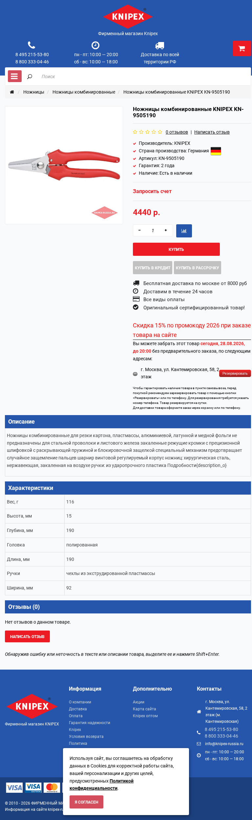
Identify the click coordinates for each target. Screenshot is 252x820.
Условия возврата (86, 736)
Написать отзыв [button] (27, 636)
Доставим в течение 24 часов (178, 292)
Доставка (78, 709)
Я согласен (86, 802)
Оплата (76, 716)
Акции (138, 702)
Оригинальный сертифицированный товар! (194, 308)
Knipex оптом (145, 716)
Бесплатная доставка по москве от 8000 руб (195, 283)
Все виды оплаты (164, 299)
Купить (176, 249)
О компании (80, 702)
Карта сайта (144, 709)
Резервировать (235, 373)
